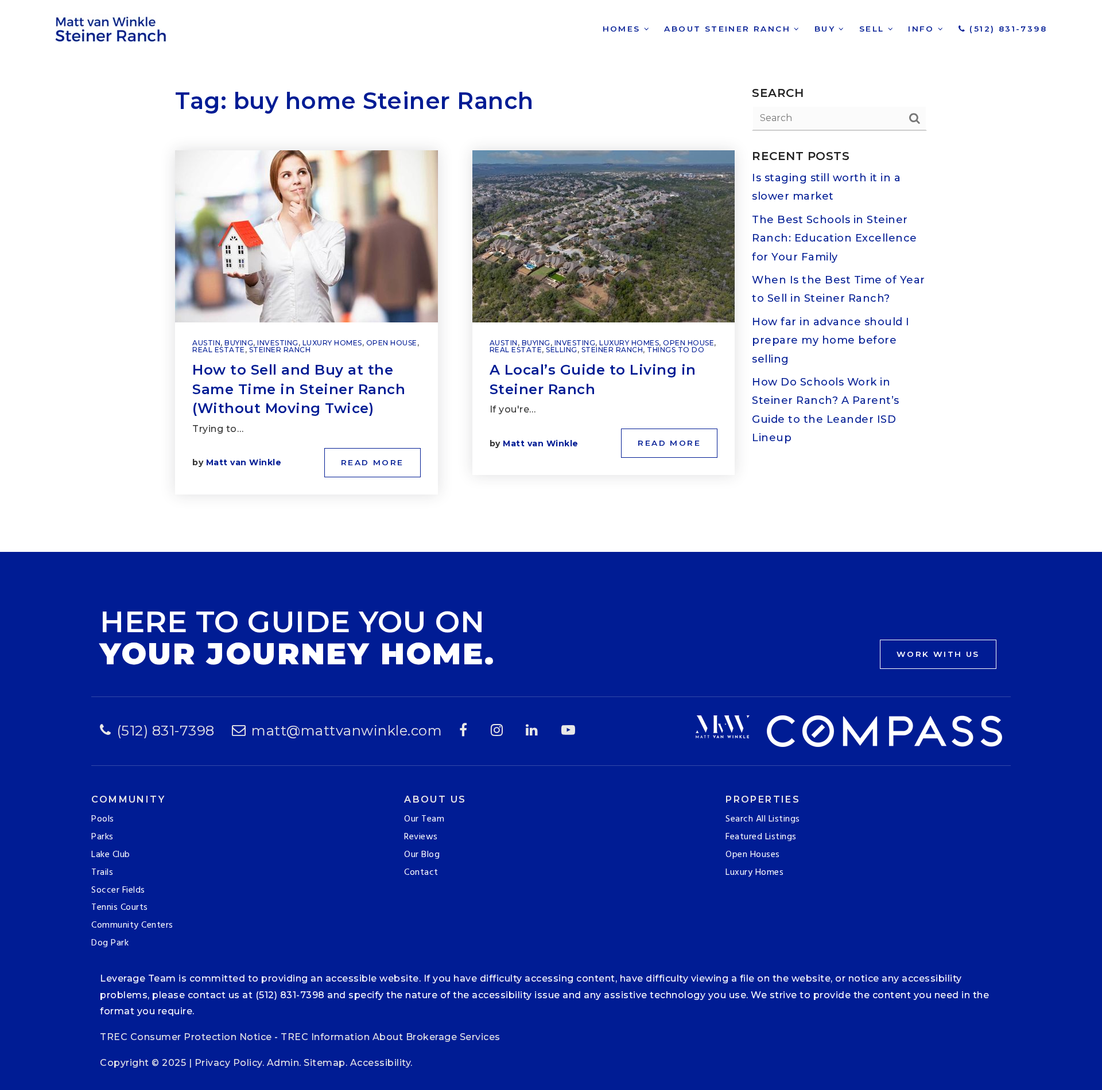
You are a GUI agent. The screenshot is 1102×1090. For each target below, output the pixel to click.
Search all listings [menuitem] (762, 819)
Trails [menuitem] (102, 872)
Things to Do (675, 349)
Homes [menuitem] (623, 28)
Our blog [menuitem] (422, 854)
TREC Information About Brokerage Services (390, 1036)
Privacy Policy (228, 1062)
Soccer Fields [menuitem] (118, 890)
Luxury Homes (332, 342)
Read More (372, 462)
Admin (283, 1062)
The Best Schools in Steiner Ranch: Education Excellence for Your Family (834, 238)
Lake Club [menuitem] (110, 854)
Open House (391, 342)
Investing (277, 342)
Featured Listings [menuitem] (761, 837)
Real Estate (218, 349)
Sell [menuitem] (873, 28)
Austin (206, 342)
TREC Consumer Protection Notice (186, 1036)
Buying (238, 342)
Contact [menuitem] (421, 872)
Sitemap (325, 1062)
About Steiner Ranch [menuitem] (729, 28)
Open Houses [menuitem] (752, 854)
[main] (551, 276)
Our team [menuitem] (424, 819)
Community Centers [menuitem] (132, 925)
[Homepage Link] (112, 28)
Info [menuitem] (923, 28)
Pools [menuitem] (102, 819)
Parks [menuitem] (102, 837)
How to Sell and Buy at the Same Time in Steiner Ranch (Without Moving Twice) (298, 388)
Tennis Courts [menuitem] (119, 907)
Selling (561, 349)
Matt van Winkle (244, 462)
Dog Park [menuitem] (110, 943)
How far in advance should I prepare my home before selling (831, 340)
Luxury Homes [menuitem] (754, 872)
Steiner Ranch (280, 349)
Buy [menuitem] (826, 28)
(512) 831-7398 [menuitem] (1006, 28)
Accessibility (380, 1062)
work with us (938, 654)
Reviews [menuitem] (421, 837)
